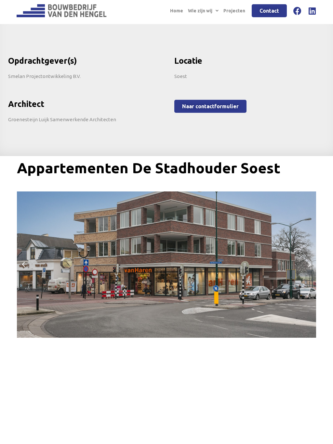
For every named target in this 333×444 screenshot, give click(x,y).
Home (176, 10)
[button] (23, 264)
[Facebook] (297, 11)
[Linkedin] (312, 11)
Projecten (234, 10)
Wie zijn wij (200, 10)
